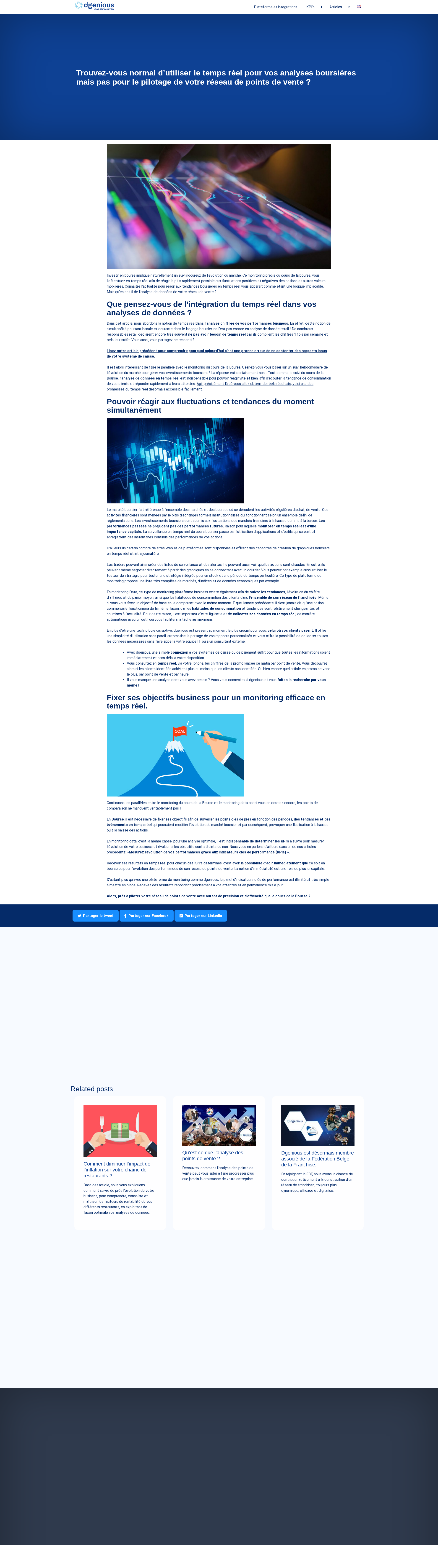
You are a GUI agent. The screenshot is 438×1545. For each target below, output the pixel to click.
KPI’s (310, 7)
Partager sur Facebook (148, 916)
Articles (335, 7)
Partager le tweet (98, 916)
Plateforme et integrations (275, 7)
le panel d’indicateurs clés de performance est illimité (263, 879)
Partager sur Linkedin (203, 916)
